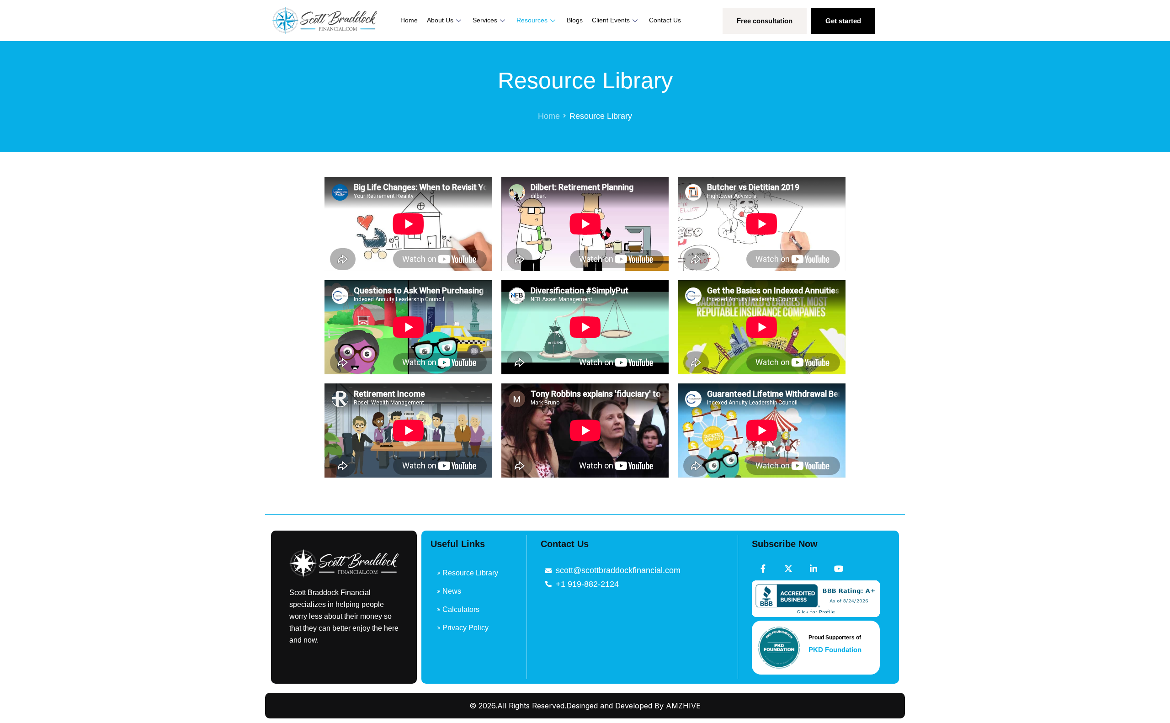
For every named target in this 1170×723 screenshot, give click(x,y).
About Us (440, 20)
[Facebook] (763, 569)
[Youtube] (839, 569)
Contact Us (665, 20)
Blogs (575, 20)
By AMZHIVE (677, 705)
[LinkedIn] (813, 569)
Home (409, 20)
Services (485, 20)
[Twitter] (788, 569)
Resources (532, 20)
